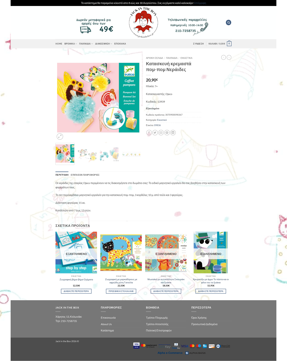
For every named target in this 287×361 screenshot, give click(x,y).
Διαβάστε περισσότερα (76, 291)
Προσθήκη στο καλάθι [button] (121, 291)
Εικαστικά (186, 58)
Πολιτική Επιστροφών (159, 330)
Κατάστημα (107, 330)
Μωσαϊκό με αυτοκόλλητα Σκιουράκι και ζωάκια (166, 281)
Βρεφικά (69, 43)
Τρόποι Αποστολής (157, 324)
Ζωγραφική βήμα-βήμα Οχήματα (76, 279)
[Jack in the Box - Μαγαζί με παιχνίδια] (143, 22)
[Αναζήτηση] (228, 22)
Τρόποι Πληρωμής (157, 317)
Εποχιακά (120, 43)
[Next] (135, 97)
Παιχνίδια (85, 43)
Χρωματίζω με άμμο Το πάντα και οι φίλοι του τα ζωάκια (211, 281)
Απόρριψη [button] (200, 2)
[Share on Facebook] (149, 132)
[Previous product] (229, 57)
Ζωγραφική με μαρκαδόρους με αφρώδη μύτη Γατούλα (121, 281)
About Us (106, 324)
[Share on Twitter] (155, 132)
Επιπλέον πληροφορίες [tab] (85, 175)
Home (58, 43)
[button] (198, 43)
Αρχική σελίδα (154, 58)
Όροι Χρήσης (199, 317)
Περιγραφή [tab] (61, 175)
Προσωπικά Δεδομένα (204, 324)
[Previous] (61, 97)
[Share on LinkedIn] (173, 132)
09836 (157, 125)
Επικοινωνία (108, 317)
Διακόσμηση (102, 43)
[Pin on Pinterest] (167, 132)
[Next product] (223, 57)
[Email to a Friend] (161, 132)
